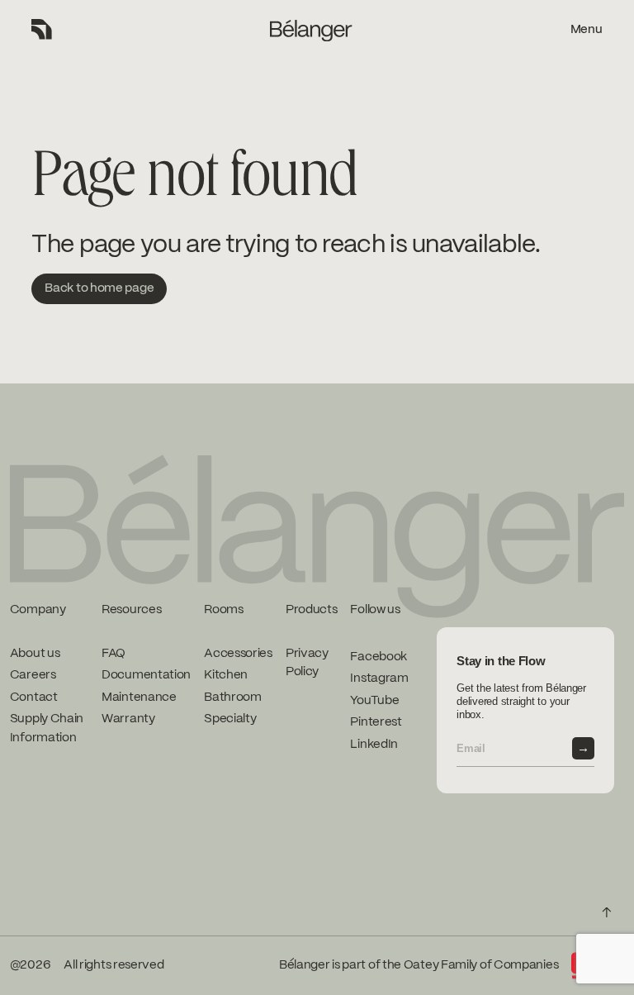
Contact (34, 697)
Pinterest (375, 722)
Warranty (128, 719)
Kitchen (226, 675)
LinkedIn (374, 744)
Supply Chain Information (46, 728)
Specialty (230, 719)
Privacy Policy (307, 663)
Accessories (238, 653)
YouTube (374, 701)
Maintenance (139, 697)
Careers (33, 675)
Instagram (379, 678)
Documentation (146, 675)
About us (35, 653)
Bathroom (233, 697)
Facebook (378, 657)
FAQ (113, 653)
